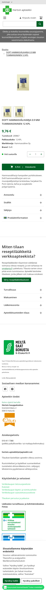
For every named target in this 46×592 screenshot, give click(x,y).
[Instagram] (12, 389)
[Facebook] (5, 389)
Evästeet (5, 487)
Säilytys (8, 210)
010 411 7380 (7, 440)
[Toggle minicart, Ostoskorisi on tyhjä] (41, 18)
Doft (11, 147)
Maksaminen (10, 297)
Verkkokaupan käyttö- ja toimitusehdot (19, 489)
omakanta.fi (7, 268)
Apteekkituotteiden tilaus (16, 312)
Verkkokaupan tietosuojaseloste (16, 484)
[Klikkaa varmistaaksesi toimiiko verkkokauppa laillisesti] (23, 521)
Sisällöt (7, 202)
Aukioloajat (6, 2)
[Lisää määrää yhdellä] (41, 154)
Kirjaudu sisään (29, 18)
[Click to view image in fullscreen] (23, 82)
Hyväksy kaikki (11, 581)
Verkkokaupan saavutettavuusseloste (18, 492)
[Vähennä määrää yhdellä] (30, 154)
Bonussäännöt (11, 378)
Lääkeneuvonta (11, 305)
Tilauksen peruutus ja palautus (15, 498)
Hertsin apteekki (22, 10)
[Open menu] (5, 18)
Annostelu (9, 194)
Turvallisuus (10, 289)
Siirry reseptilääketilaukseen (16, 279)
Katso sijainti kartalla (11, 402)
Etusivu (5, 49)
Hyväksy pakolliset (31, 581)
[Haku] (40, 24)
